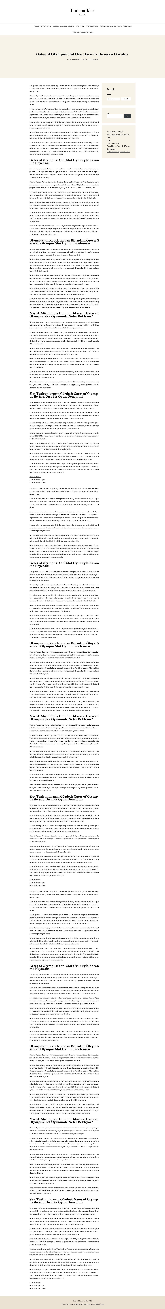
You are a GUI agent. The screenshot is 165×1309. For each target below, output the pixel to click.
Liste (77, 26)
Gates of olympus (35, 477)
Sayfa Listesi (127, 26)
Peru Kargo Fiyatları (92, 26)
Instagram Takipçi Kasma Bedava (63, 26)
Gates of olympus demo (37, 482)
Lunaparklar (82, 11)
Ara (108, 113)
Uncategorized (93, 59)
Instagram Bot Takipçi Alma (42, 26)
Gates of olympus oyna (37, 480)
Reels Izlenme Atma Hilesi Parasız (111, 26)
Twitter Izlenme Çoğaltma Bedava (82, 32)
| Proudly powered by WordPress (92, 1304)
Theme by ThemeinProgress (71, 1304)
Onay (82, 26)
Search (110, 89)
